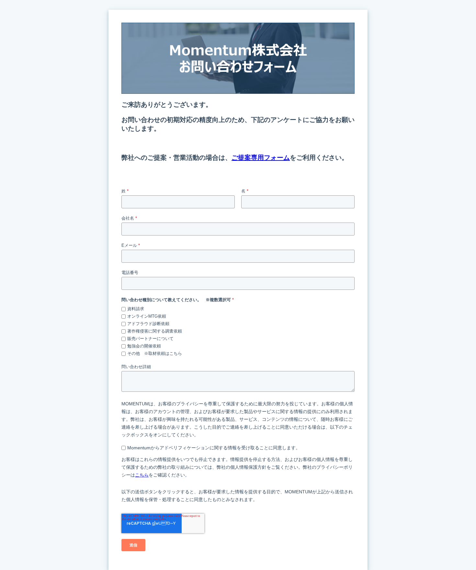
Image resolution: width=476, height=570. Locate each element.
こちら (142, 474)
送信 (133, 545)
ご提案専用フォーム (261, 157)
